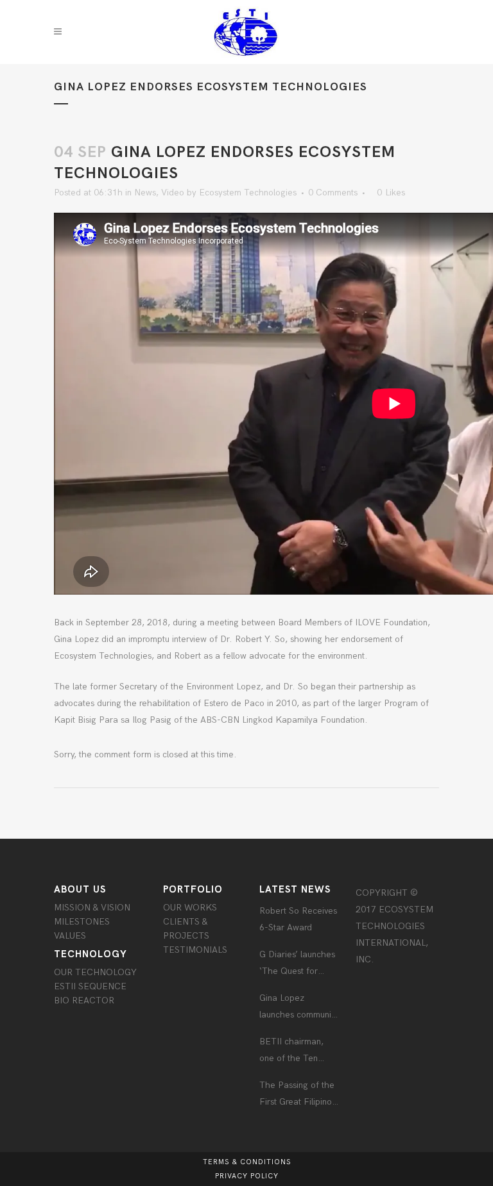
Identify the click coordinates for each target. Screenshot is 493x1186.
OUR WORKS (190, 907)
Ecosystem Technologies (248, 192)
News (145, 192)
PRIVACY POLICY (247, 1176)
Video (172, 192)
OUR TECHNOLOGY (95, 972)
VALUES (70, 935)
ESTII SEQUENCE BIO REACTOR (90, 993)
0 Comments (333, 192)
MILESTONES (82, 921)
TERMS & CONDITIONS (247, 1162)
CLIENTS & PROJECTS (186, 928)
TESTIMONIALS (195, 949)
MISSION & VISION (92, 907)
